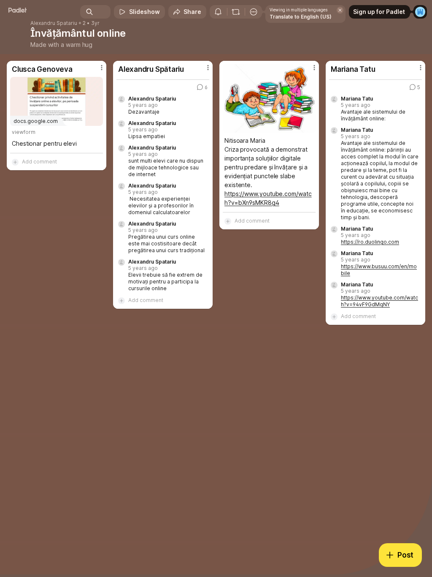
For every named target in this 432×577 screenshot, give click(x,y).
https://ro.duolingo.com (370, 242)
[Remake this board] (235, 12)
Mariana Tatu (357, 99)
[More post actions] (96, 71)
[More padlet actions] (253, 12)
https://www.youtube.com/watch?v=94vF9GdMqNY (379, 301)
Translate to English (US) (301, 17)
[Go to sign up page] (420, 12)
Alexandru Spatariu (53, 23)
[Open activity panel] (218, 12)
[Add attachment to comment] (15, 161)
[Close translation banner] (340, 10)
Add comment (39, 161)
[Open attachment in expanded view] (269, 98)
